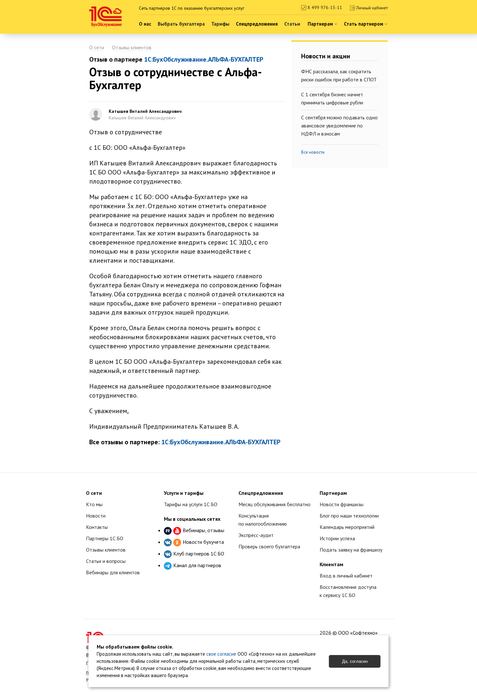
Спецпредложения (257, 24)
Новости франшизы (341, 504)
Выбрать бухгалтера (181, 24)
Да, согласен (355, 661)
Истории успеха (337, 538)
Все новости (312, 152)
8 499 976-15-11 (324, 7)
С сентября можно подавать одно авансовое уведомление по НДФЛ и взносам (339, 125)
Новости (95, 515)
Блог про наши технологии (349, 515)
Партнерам (321, 24)
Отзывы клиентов (132, 47)
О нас (145, 24)
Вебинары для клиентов (113, 572)
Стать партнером (364, 24)
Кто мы (94, 504)
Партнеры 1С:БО (104, 538)
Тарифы (220, 24)
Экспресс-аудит (256, 535)
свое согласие (221, 654)
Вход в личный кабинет (346, 575)
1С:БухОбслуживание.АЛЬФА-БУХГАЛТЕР (203, 59)
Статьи (292, 24)
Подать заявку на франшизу (351, 549)
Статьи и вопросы (106, 561)
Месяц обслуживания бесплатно (274, 504)
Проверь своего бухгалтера (269, 546)
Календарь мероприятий (347, 527)
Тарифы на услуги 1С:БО (190, 504)
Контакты (97, 527)
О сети (96, 47)
